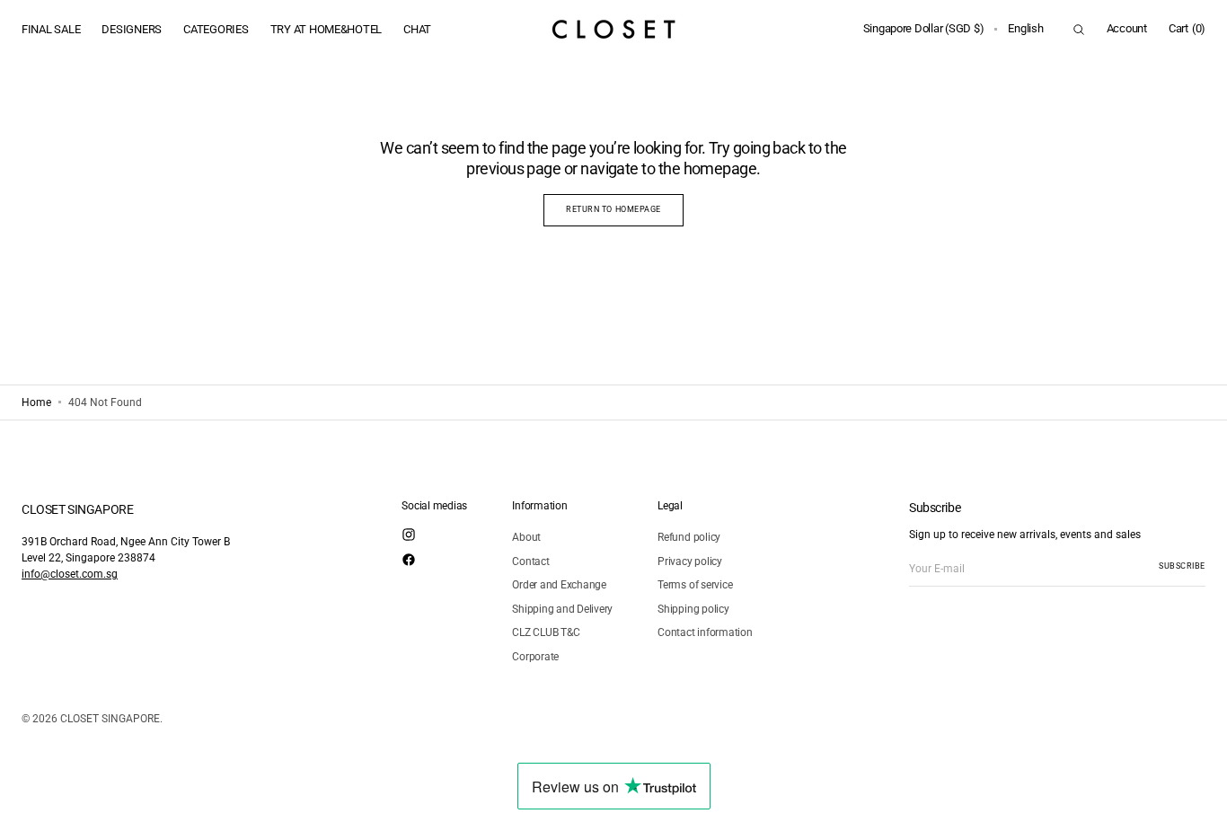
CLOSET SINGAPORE (110, 718)
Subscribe (1182, 565)
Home (36, 402)
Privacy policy (690, 561)
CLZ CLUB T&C (545, 632)
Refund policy (689, 537)
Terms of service (695, 585)
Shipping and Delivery (562, 609)
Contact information (705, 632)
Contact (530, 561)
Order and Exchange (559, 585)
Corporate (535, 656)
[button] (923, 29)
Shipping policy (693, 609)
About (526, 537)
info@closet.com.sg (70, 574)
